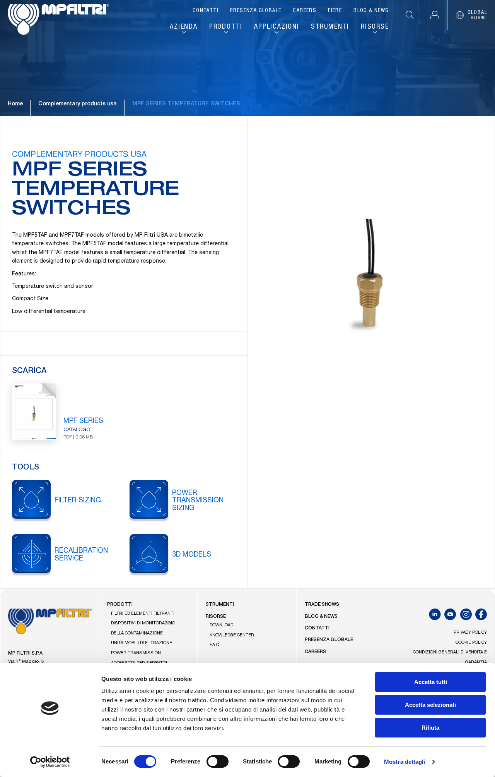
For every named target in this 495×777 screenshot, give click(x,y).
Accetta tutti (430, 682)
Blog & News (371, 11)
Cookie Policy (471, 643)
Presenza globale (255, 11)
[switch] (218, 761)
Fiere (335, 11)
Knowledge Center (232, 635)
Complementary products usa (77, 104)
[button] (434, 15)
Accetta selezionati (430, 704)
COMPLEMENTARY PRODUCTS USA (79, 155)
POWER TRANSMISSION (136, 653)
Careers (304, 11)
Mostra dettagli (404, 761)
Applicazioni (276, 27)
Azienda (184, 27)
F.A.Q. (215, 645)
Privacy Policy (470, 633)
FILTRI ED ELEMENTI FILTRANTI (142, 614)
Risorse (375, 27)
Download (221, 625)
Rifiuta (430, 727)
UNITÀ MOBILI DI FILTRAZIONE (141, 643)
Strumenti (330, 27)
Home (15, 104)
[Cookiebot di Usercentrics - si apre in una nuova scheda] (50, 762)
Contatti (205, 11)
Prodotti (225, 27)
